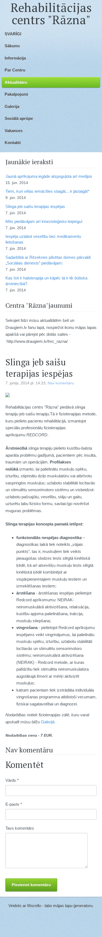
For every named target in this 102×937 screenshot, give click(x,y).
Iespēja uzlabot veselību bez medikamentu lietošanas (43, 239)
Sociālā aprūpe (19, 118)
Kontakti (13, 142)
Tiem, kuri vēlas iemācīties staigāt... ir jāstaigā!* (47, 191)
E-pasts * (13, 804)
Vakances (14, 130)
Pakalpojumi (16, 94)
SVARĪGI (13, 34)
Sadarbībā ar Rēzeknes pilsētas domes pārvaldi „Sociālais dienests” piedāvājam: (48, 260)
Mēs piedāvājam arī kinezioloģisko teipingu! (43, 221)
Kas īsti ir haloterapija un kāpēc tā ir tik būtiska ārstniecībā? (46, 281)
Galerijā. (48, 722)
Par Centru (15, 70)
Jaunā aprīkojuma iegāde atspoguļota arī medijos (48, 176)
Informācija (15, 58)
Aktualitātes (16, 82)
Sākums (12, 45)
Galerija (12, 106)
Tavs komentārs (19, 828)
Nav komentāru (61, 383)
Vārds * (12, 780)
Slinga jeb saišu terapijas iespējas (35, 206)
